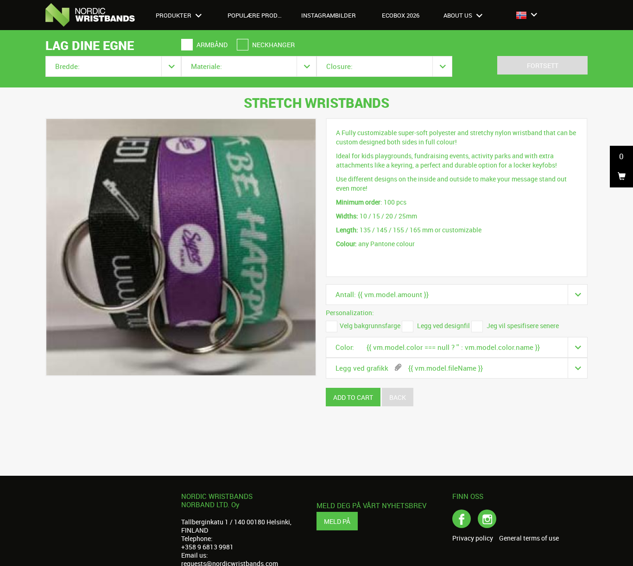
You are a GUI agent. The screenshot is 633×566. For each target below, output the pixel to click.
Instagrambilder (328, 15)
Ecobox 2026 (400, 15)
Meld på (337, 521)
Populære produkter (260, 15)
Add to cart (353, 397)
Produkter (174, 15)
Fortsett (542, 65)
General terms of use (529, 538)
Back (397, 397)
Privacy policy (472, 538)
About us (458, 15)
